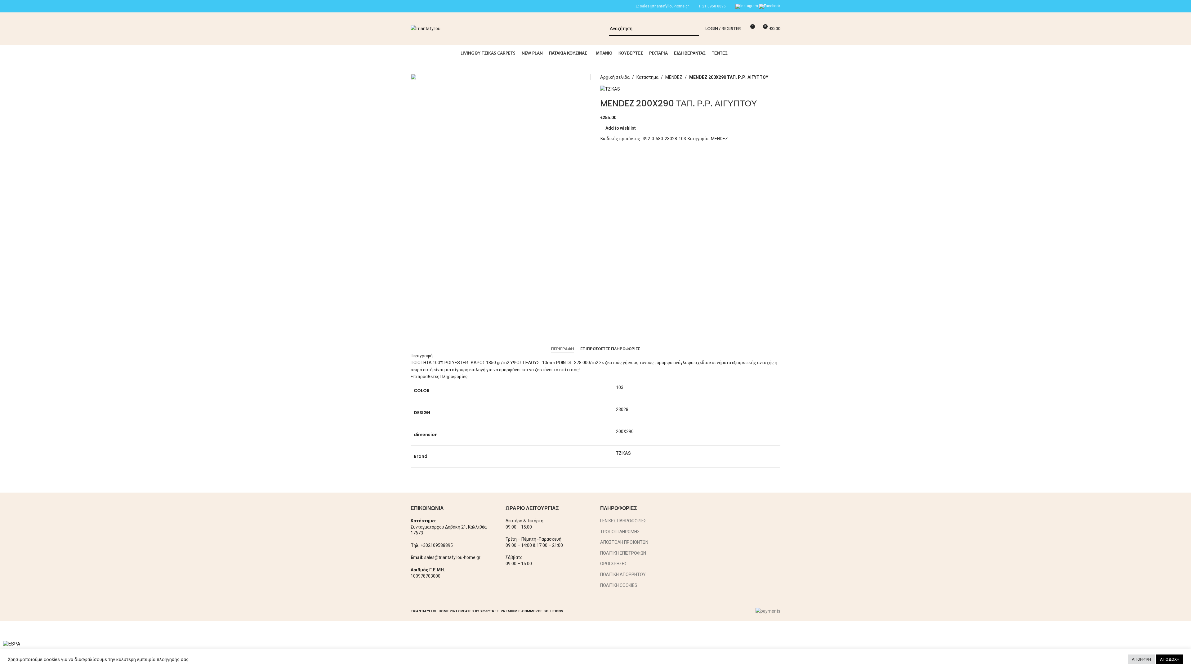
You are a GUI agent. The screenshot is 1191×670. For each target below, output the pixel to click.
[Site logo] (425, 28)
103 (619, 387)
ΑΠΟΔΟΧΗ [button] (1170, 659)
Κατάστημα (647, 77)
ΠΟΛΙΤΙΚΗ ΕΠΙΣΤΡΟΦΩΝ (623, 553)
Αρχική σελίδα (615, 77)
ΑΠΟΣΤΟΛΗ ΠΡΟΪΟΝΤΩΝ (624, 542)
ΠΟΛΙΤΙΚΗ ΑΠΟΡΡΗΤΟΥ (623, 574)
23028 (622, 409)
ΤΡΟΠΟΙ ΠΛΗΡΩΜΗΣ (620, 531)
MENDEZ (673, 77)
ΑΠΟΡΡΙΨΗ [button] (1141, 659)
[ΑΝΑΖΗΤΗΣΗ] (692, 29)
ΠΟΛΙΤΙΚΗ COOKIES (618, 585)
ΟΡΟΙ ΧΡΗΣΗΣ (613, 563)
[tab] (562, 349)
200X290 (625, 431)
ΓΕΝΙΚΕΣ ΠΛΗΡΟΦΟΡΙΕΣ (623, 520)
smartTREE (489, 611)
